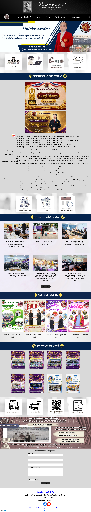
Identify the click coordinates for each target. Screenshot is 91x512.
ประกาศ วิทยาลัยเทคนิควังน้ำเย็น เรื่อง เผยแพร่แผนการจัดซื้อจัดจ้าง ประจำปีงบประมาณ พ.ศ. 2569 (37, 168)
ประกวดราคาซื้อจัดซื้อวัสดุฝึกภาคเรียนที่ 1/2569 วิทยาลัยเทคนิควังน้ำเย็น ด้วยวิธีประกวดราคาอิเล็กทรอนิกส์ (39, 190)
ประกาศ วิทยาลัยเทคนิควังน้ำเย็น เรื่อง (24, 166)
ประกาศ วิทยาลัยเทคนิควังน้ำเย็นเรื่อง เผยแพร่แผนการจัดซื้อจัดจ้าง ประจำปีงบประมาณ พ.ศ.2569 (37, 188)
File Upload (30, 478)
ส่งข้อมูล (45, 483)
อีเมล (29, 458)
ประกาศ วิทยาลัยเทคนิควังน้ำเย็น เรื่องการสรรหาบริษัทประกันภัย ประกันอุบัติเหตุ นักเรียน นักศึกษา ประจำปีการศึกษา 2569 (43, 144)
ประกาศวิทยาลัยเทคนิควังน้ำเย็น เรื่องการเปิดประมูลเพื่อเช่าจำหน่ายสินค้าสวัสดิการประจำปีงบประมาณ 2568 (40, 172)
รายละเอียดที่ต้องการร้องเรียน (34, 467)
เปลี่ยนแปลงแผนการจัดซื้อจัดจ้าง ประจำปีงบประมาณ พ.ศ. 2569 (47, 166)
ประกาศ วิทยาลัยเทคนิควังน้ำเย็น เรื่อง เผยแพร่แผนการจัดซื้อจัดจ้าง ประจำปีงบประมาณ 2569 (36, 170)
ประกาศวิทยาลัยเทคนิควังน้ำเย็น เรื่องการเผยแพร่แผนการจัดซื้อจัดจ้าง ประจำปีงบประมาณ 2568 (37, 174)
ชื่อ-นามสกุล (31, 453)
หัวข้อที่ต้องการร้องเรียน (33, 462)
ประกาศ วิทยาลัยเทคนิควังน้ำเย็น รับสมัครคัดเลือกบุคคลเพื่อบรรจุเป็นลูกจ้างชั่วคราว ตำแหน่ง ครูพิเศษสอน (39, 138)
